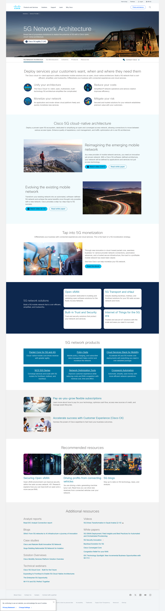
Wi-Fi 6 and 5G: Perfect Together (36, 582)
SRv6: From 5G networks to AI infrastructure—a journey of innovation (50, 534)
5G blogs (109, 478)
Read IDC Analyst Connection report (37, 523)
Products (74, 60)
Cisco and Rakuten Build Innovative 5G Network (42, 544)
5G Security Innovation (93, 540)
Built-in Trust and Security (81, 312)
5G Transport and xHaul (119, 291)
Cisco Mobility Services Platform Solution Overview (43, 559)
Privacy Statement (9, 607)
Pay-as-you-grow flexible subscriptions (77, 398)
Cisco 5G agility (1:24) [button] (37, 41)
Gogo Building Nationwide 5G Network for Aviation (43, 548)
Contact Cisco (131, 60)
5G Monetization (52, 60)
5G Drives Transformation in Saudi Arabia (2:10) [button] (102, 523)
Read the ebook (93, 266)
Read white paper (118, 167)
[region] (28, 605)
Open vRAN (72, 291)
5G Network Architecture (33, 60)
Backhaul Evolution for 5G (94, 544)
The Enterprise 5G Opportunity (35, 578)
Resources (85, 60)
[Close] (54, 602)
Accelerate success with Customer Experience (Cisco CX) (88, 418)
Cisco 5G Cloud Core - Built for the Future (40, 570)
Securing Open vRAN (36, 478)
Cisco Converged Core (93, 548)
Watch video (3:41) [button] (97, 167)
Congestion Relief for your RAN (96, 552)
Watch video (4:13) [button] (37, 209)
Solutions (64, 60)
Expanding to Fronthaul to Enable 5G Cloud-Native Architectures (48, 574)
